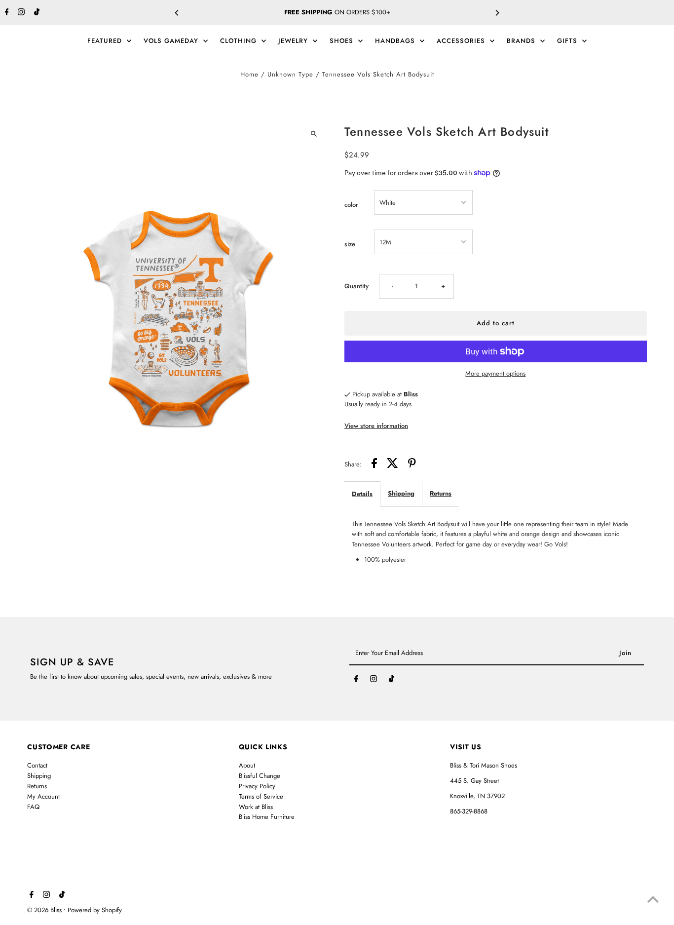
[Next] (496, 12)
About (247, 765)
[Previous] (177, 12)
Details (362, 494)
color (351, 204)
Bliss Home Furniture (267, 816)
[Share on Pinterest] (412, 464)
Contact (37, 765)
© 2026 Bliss (45, 910)
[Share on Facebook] (374, 464)
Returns (440, 493)
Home (249, 74)
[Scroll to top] (653, 899)
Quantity (356, 286)
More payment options (495, 373)
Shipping (401, 493)
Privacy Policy (257, 786)
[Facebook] (5, 13)
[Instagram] (20, 13)
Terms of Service (261, 796)
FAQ (33, 806)
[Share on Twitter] (392, 464)
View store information (376, 425)
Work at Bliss (256, 806)
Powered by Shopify (95, 910)
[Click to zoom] (313, 134)
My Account (43, 796)
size (349, 244)
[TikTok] (35, 13)
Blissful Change (259, 775)
